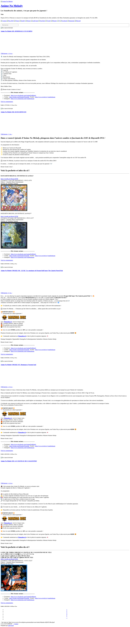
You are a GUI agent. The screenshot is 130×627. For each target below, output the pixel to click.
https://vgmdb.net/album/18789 (9, 179)
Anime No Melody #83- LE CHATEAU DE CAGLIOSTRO (19, 461)
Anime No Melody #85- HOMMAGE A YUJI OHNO (16, 31)
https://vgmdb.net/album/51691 (9, 559)
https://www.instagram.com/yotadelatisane (22, 98)
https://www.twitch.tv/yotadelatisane (45, 97)
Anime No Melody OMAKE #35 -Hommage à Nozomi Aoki (18, 364)
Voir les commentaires (7, 101)
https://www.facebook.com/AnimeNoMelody (23, 95)
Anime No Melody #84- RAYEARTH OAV (13, 112)
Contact (16, 624)
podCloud (11, 625)
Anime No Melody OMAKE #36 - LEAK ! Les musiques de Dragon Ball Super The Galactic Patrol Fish (32, 270)
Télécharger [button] (7, 53)
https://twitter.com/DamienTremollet (19, 97)
